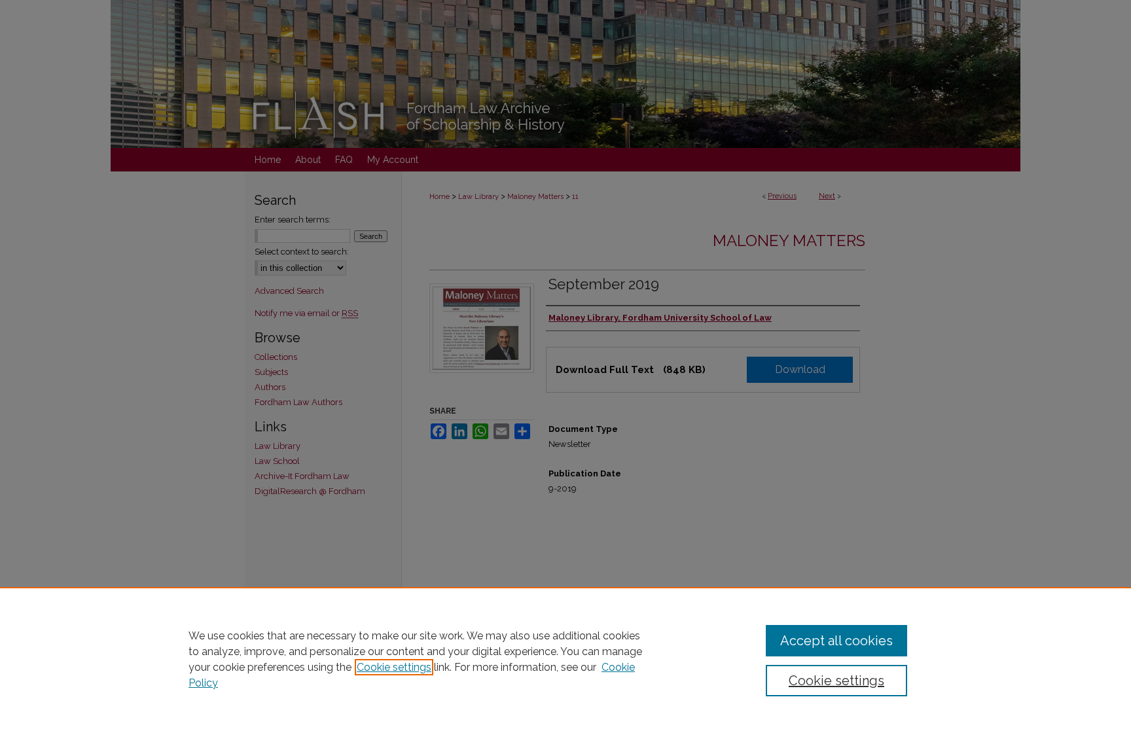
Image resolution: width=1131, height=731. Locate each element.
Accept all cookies (836, 641)
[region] (565, 659)
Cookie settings (394, 667)
